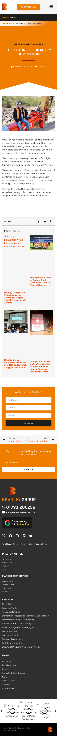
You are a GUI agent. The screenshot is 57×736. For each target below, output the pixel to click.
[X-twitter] (4, 536)
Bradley (9, 17)
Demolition (7, 604)
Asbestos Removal (11, 612)
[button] (17, 522)
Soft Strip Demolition (12, 643)
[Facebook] (10, 536)
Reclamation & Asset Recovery (17, 623)
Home (4, 23)
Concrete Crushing (11, 635)
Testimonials (8, 688)
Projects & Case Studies (13, 673)
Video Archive (8, 681)
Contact (6, 684)
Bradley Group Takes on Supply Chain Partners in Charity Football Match (41, 281)
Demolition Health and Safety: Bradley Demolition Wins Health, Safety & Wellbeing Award (40, 366)
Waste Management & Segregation (19, 627)
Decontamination (10, 631)
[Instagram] (17, 536)
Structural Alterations (12, 639)
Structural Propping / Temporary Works (21, 647)
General (42, 66)
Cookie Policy (42, 544)
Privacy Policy (27, 544)
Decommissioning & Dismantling (18, 619)
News (11, 23)
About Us (6, 661)
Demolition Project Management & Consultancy (25, 616)
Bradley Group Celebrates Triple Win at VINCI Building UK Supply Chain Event (15, 364)
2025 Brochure (9, 665)
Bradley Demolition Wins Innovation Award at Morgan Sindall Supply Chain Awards (15, 297)
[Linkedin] (24, 536)
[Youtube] (31, 536)
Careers (5, 669)
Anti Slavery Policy (10, 544)
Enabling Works (9, 608)
